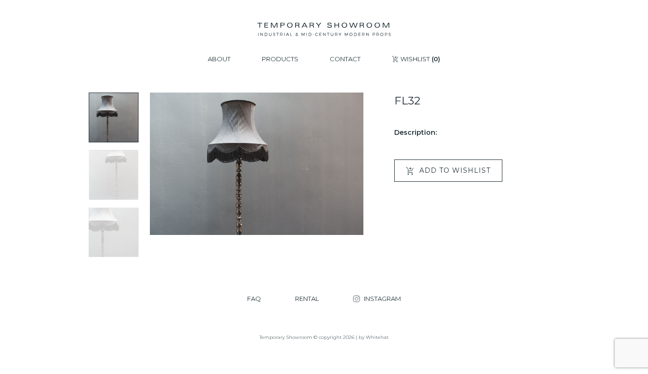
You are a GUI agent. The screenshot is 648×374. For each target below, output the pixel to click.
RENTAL (307, 299)
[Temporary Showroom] (324, 29)
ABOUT (219, 59)
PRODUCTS (280, 59)
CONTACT (345, 59)
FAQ (254, 299)
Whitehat (377, 337)
